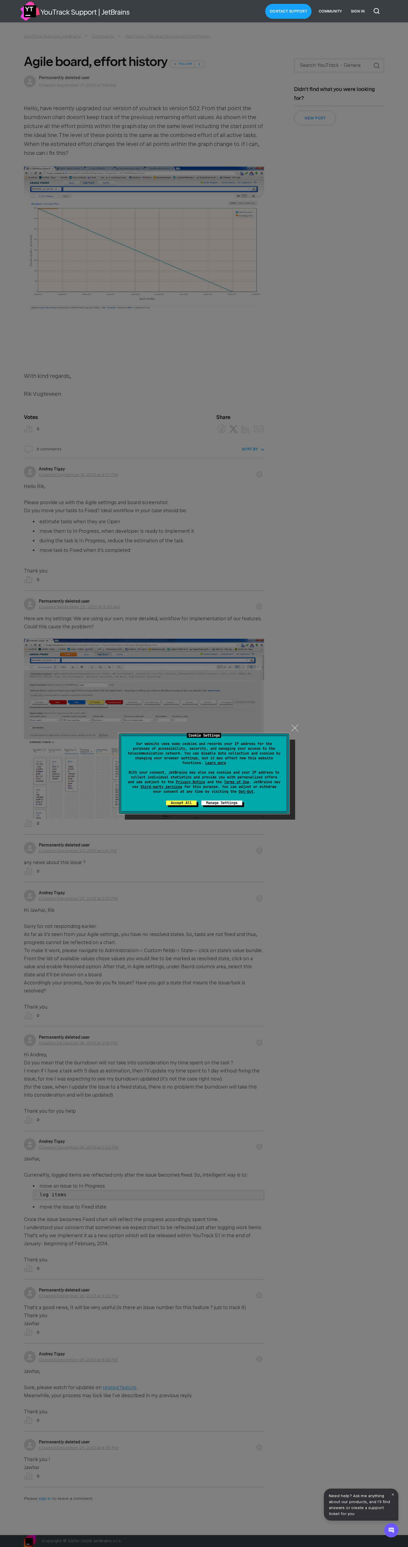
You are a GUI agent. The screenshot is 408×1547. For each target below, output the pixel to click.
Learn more (215, 763)
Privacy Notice (190, 782)
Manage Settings (221, 803)
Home (30, 11)
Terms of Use (236, 782)
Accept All (181, 803)
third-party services (161, 786)
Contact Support (288, 11)
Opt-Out (246, 791)
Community (330, 11)
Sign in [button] (358, 11)
